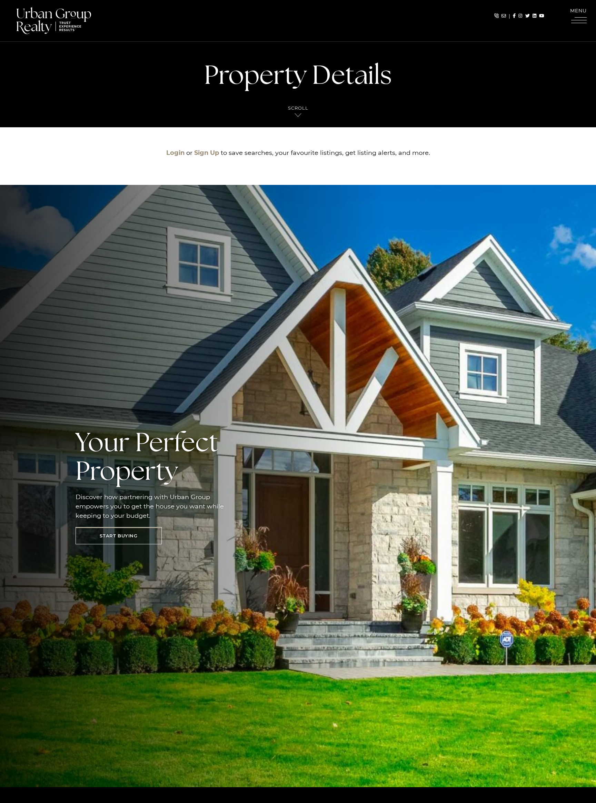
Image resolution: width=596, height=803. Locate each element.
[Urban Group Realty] (54, 20)
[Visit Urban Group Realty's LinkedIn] (534, 16)
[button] (579, 17)
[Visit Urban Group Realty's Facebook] (514, 16)
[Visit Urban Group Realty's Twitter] (527, 16)
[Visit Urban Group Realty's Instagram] (520, 16)
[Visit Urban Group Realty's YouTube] (541, 16)
